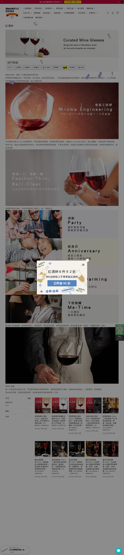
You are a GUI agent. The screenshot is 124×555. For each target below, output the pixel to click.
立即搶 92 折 (61, 283)
